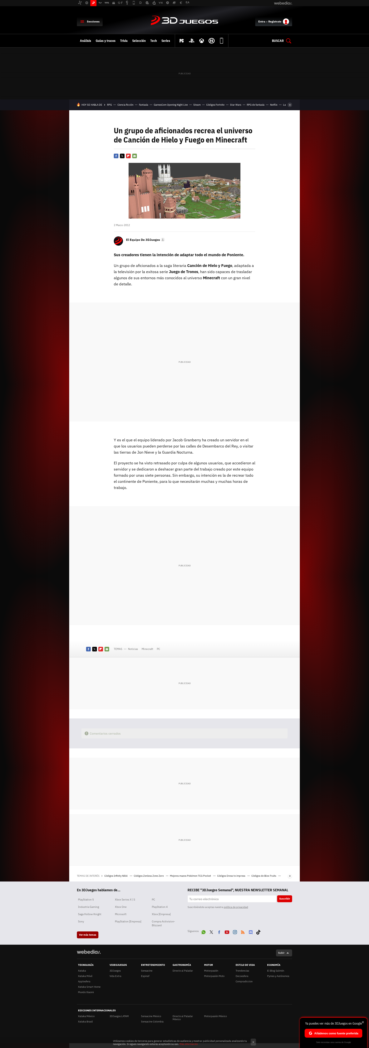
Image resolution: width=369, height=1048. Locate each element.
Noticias (133, 649)
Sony (81, 921)
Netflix (274, 104)
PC (158, 649)
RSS (243, 931)
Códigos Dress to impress (231, 875)
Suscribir (284, 898)
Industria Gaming (88, 907)
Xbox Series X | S (125, 899)
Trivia (124, 41)
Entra (261, 21)
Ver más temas (87, 934)
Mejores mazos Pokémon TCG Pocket (191, 875)
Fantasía (143, 104)
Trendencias (242, 970)
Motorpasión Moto (214, 976)
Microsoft (120, 914)
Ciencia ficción (125, 104)
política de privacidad (236, 907)
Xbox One (121, 907)
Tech (153, 41)
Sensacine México (151, 1016)
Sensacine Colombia (152, 1021)
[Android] (221, 40)
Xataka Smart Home (89, 986)
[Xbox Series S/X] (201, 40)
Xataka (82, 970)
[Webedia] (89, 951)
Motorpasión (211, 970)
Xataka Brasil (85, 1021)
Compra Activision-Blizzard (163, 923)
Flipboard (128, 156)
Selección (139, 41)
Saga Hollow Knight (89, 914)
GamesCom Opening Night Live (171, 104)
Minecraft (147, 649)
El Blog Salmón (275, 970)
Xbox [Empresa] (161, 914)
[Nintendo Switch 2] (211, 40)
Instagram (235, 931)
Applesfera (84, 981)
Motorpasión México (215, 1016)
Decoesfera (242, 976)
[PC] (181, 40)
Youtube (227, 931)
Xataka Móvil (85, 976)
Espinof (145, 976)
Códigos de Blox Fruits (264, 875)
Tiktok (258, 931)
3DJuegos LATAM (119, 1016)
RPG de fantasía (255, 104)
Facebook (116, 156)
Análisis (85, 41)
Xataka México (86, 1016)
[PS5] (191, 40)
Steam (197, 104)
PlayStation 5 (86, 899)
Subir (281, 952)
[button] (145, 239)
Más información (189, 1044)
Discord (251, 931)
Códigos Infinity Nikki (116, 875)
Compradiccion (244, 981)
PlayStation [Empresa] (128, 921)
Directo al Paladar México (183, 1018)
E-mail (134, 156)
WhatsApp (203, 931)
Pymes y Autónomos (278, 976)
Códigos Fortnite (215, 104)
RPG (109, 104)
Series (165, 41)
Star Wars (235, 104)
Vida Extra (115, 976)
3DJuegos (184, 20)
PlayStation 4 (160, 907)
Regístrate (274, 21)
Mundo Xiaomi (86, 992)
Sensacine (146, 970)
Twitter (122, 156)
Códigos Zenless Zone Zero (149, 875)
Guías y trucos (106, 41)
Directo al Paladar (183, 970)
